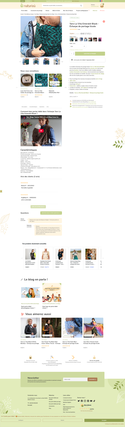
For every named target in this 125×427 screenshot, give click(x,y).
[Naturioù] (28, 5)
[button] (22, 258)
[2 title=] (22, 95)
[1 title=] (21, 95)
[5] (76, 29)
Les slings (57, 303)
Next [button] (65, 87)
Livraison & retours (67, 397)
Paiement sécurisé (30, 360)
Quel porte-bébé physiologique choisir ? (28, 307)
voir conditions (92, 101)
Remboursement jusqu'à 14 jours (73, 362)
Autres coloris (73, 36)
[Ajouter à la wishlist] (104, 21)
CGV (64, 404)
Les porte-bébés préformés (48, 303)
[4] (74, 29)
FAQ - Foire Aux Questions (69, 412)
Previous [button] (17, 87)
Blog (22, 1)
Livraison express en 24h (52, 360)
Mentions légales (67, 402)
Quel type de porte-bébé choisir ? (50, 307)
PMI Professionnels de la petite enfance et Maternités (69, 408)
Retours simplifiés (73, 360)
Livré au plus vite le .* (84, 60)
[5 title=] (27, 95)
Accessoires (51, 406)
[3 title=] (24, 95)
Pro (33, 1)
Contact (27, 1)
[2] (71, 29)
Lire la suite (73, 96)
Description (24, 106)
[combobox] (78, 46)
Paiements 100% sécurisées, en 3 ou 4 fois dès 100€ (84, 103)
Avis (48, 106)
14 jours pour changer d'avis (69, 400)
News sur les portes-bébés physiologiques (31, 303)
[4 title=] (25, 95)
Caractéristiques (33, 106)
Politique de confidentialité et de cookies (114, 424)
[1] (70, 29)
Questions (41, 106)
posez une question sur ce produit (80, 107)
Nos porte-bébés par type (55, 403)
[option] (27, 86)
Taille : (72, 43)
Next (62, 61)
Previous (20, 61)
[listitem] (30, 258)
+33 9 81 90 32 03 (34, 402)
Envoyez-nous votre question (50, 213)
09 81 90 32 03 (75, 1)
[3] (73, 29)
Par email (30, 405)
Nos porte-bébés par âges (55, 401)
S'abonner (92, 379)
